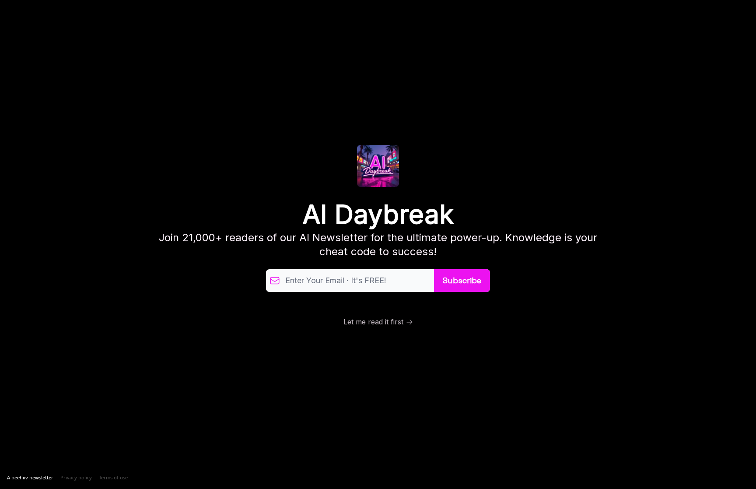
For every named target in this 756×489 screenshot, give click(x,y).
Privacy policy (76, 477)
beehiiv (19, 477)
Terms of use (113, 477)
